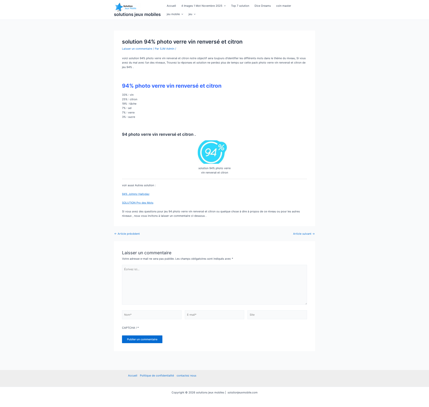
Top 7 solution (240, 5)
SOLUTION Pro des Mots (137, 202)
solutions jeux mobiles (137, 14)
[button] (224, 6)
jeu (190, 14)
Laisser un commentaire (137, 48)
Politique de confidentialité (157, 375)
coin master (283, 5)
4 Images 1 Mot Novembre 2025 (201, 5)
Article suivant (304, 233)
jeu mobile (173, 14)
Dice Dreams (263, 5)
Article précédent (127, 233)
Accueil (171, 5)
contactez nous (186, 375)
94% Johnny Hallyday (135, 194)
